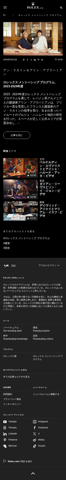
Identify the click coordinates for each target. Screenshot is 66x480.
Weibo (41, 439)
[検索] (61, 7)
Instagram (43, 421)
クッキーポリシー (12, 404)
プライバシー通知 (12, 399)
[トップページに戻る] (33, 473)
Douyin (41, 446)
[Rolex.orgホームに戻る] (33, 5)
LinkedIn (12, 433)
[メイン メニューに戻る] (4, 15)
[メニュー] (5, 7)
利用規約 (7, 394)
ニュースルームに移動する (46, 394)
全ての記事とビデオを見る (16, 376)
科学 (15, 337)
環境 (41, 329)
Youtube (12, 421)
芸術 (43, 337)
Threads (12, 427)
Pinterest (12, 439)
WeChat (12, 446)
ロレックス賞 (9, 356)
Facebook (43, 427)
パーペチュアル (12, 329)
